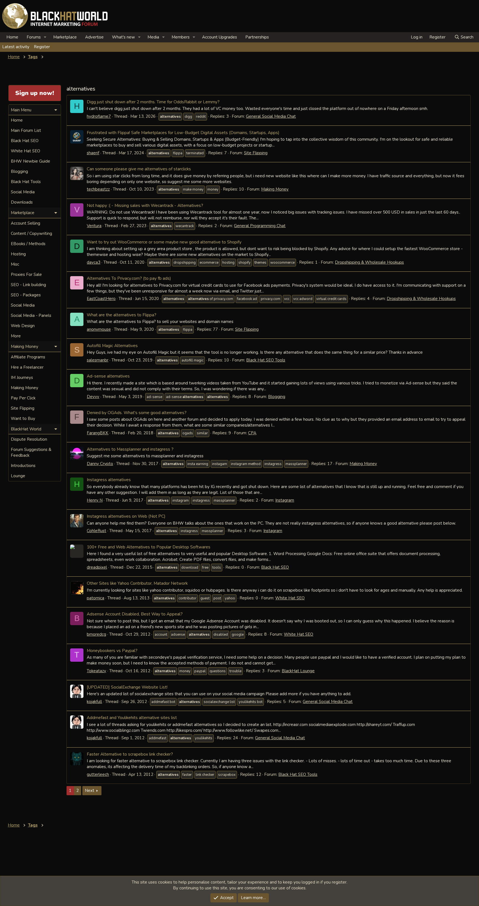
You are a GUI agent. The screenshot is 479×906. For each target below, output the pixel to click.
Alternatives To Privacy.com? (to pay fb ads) (129, 278)
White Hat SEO (290, 598)
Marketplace (65, 37)
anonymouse (99, 329)
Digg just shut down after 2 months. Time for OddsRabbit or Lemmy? (153, 102)
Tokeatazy (96, 671)
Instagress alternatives (109, 479)
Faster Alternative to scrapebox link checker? (130, 754)
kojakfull (94, 701)
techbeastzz (98, 189)
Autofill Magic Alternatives (112, 345)
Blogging (276, 396)
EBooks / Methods (28, 244)
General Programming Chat (260, 226)
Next (89, 790)
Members (181, 37)
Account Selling (25, 223)
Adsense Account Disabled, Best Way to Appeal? (135, 614)
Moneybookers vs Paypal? (112, 650)
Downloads (22, 202)
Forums (34, 37)
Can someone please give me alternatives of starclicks (139, 169)
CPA (252, 433)
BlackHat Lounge (298, 671)
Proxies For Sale (26, 274)
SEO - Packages (26, 295)
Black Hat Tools (26, 181)
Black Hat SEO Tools (265, 360)
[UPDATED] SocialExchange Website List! (127, 687)
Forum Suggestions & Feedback (31, 452)
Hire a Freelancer (27, 367)
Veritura (94, 226)
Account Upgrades (219, 37)
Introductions (23, 465)
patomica (95, 598)
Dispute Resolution (29, 439)
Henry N (95, 500)
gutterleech (98, 774)
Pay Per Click (23, 398)
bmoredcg (96, 634)
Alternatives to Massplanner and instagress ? (130, 449)
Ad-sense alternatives (108, 376)
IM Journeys (22, 377)
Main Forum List (26, 130)
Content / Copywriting (31, 233)
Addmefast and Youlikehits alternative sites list (132, 717)
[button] (45, 37)
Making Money (275, 189)
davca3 (93, 262)
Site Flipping (255, 153)
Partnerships (257, 37)
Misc (15, 264)
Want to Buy (23, 418)
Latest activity (15, 47)
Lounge (18, 476)
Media (153, 37)
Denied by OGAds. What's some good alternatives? (137, 412)
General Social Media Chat (271, 116)
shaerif (93, 153)
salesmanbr (97, 360)
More (16, 336)
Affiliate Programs (28, 357)
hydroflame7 (99, 116)
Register (42, 47)
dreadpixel (97, 567)
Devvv (93, 396)
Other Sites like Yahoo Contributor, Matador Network (137, 583)
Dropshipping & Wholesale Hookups (369, 262)
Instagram (284, 500)
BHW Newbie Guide (30, 161)
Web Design (23, 325)
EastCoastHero (101, 298)
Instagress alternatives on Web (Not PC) (126, 516)
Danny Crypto (100, 463)
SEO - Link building (28, 285)
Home (12, 37)
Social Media (23, 192)
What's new (123, 37)
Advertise (94, 37)
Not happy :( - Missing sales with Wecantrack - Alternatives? (145, 205)
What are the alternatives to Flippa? (121, 315)
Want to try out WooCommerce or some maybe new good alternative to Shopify (164, 242)
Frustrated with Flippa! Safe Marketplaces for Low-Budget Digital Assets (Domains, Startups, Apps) (183, 132)
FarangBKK (97, 433)
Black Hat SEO (275, 567)
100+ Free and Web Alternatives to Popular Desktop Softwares (148, 547)
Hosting (18, 254)
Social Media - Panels (31, 315)
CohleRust (96, 530)
